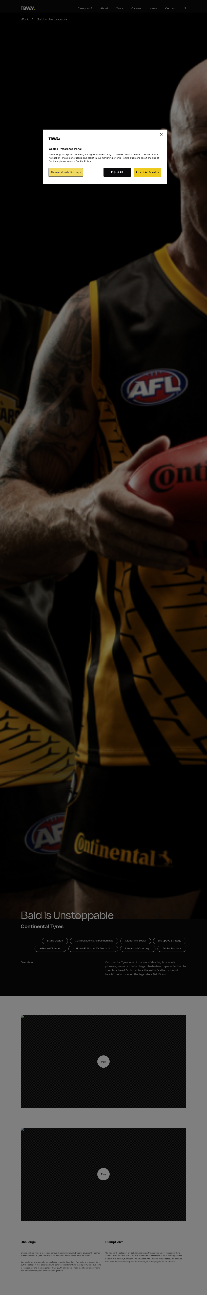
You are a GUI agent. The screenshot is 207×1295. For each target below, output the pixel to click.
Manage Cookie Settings (66, 172)
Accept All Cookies (147, 172)
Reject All (117, 172)
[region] (105, 157)
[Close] (161, 134)
